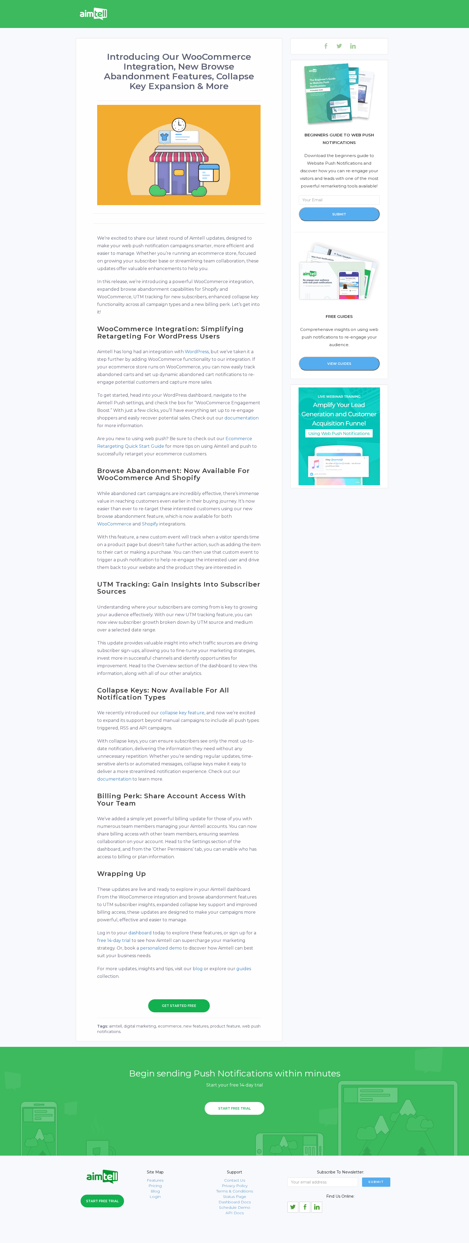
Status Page (234, 1196)
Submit (339, 214)
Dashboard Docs (234, 1202)
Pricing (155, 1185)
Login (155, 1196)
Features (155, 1180)
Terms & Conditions (234, 1191)
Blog (155, 1191)
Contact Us (234, 1180)
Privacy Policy (235, 1185)
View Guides (339, 364)
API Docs (235, 1212)
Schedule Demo (234, 1207)
